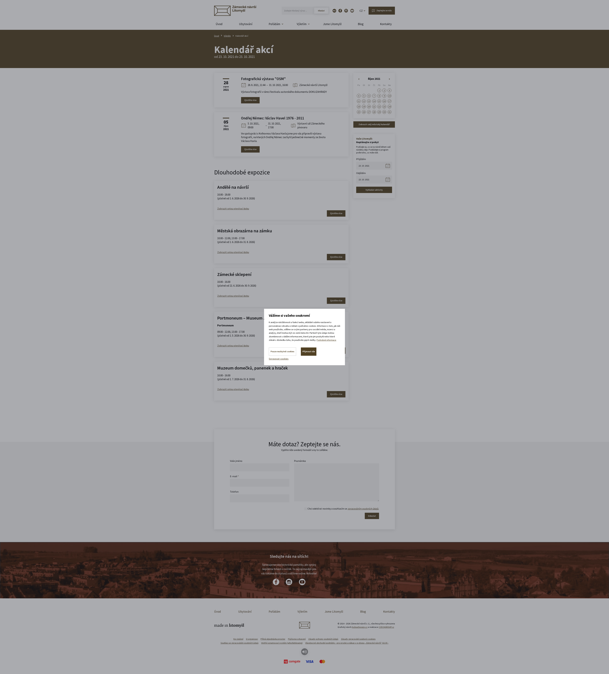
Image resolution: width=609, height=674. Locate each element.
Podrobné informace (326, 340)
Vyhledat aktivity (374, 189)
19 (364, 106)
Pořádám (274, 611)
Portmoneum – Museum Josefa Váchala (254, 318)
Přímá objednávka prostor (273, 639)
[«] (358, 79)
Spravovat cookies (278, 358)
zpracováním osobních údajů (363, 508)
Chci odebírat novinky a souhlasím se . (343, 508)
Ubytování (245, 24)
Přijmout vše (308, 351)
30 (384, 112)
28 (374, 112)
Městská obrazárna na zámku (244, 231)
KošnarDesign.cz (359, 627)
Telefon (234, 491)
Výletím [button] (302, 24)
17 (389, 101)
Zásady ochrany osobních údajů (323, 639)
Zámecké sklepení (234, 274)
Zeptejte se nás (384, 10)
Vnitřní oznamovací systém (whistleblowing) (282, 642)
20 (369, 106)
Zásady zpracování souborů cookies (358, 639)
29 (379, 112)
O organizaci (252, 639)
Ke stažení (238, 639)
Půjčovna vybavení (297, 639)
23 (384, 106)
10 (389, 95)
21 (374, 106)
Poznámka (300, 460)
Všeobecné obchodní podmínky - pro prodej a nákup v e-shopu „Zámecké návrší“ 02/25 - (347, 642)
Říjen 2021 (374, 79)
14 (374, 101)
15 (379, 101)
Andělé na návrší (233, 187)
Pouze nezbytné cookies (282, 351)
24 (389, 106)
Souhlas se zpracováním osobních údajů (240, 642)
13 (369, 101)
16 (384, 101)
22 (379, 106)
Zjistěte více (250, 100)
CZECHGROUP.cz (386, 627)
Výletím (227, 35)
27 (369, 112)
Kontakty (386, 24)
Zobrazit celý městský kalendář (374, 124)
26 (364, 112)
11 (359, 101)
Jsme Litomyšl (332, 24)
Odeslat (372, 515)
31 (389, 112)
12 (364, 101)
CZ (361, 11)
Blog (360, 24)
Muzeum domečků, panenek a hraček (252, 368)
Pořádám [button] (274, 24)
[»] (389, 79)
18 (359, 106)
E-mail (234, 476)
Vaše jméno (236, 460)
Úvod (219, 24)
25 (359, 112)
